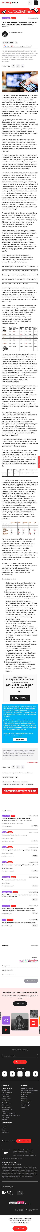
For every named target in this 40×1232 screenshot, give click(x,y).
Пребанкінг (5, 1097)
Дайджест (10, 920)
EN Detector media (7, 1109)
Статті (13, 815)
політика (25, 782)
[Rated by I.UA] (28, 1204)
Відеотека (5, 1105)
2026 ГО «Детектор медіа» (12, 1164)
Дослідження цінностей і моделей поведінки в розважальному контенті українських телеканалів (17, 819)
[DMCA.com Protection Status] (13, 1204)
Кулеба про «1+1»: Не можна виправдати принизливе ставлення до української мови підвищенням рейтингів (18, 909)
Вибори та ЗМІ (6, 1107)
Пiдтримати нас (24, 1141)
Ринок (4, 832)
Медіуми (4, 1119)
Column (13, 18)
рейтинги (17, 782)
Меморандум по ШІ (27, 1092)
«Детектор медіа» (32, 763)
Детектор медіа (7, 1088)
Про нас (24, 1085)
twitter (4, 1128)
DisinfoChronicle (7, 1103)
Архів (23, 1107)
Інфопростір (6, 18)
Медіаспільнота (7, 892)
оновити (34, 957)
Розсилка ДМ (25, 1105)
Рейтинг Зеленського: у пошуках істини (14, 880)
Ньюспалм (5, 1117)
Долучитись (20, 740)
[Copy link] (22, 66)
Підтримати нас (26, 1101)
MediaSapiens (6, 1090)
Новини (15, 892)
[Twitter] (18, 66)
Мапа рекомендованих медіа (11, 1115)
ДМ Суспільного (7, 1092)
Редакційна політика (27, 1088)
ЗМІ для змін (6, 1094)
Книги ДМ (24, 1094)
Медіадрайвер (6, 1099)
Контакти (24, 1099)
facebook (5, 1126)
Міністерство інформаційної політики (14, 784)
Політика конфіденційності (29, 1090)
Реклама (24, 1097)
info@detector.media (10, 1162)
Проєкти (5, 1085)
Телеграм (5, 1130)
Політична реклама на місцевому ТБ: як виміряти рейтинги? (20, 865)
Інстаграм (5, 1132)
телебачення (7, 782)
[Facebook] (13, 66)
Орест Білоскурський (16, 32)
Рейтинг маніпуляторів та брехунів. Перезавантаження (18, 922)
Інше (4, 920)
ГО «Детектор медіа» (8, 1113)
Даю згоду (20, 1228)
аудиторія (30, 784)
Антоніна (5, 1111)
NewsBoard (5, 1101)
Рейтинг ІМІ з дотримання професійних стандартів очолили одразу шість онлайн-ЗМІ (20, 895)
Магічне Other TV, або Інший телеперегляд (14, 835)
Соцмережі (7, 1123)
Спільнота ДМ (20, 1003)
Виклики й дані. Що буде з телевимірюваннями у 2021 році (19, 850)
